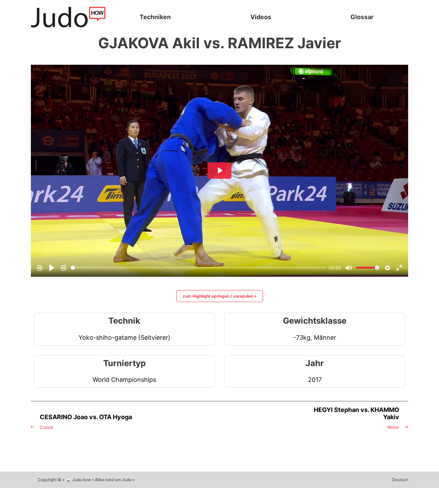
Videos (260, 17)
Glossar (362, 17)
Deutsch (400, 479)
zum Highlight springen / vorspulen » (220, 296)
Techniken (155, 17)
